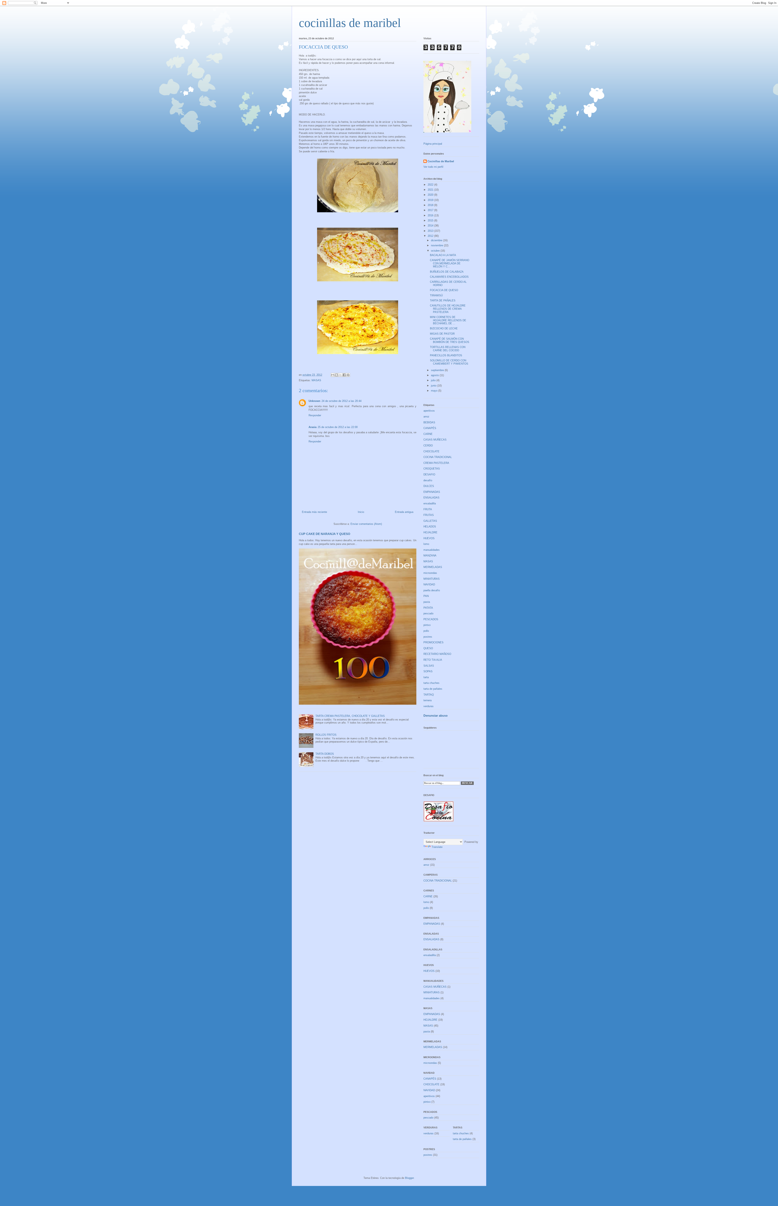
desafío (427, 480)
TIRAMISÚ (436, 295)
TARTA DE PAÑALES (442, 300)
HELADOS (429, 526)
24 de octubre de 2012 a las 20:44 (341, 400)
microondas (430, 572)
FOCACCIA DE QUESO (444, 290)
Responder (315, 415)
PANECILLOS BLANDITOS (446, 355)
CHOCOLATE (431, 451)
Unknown (314, 400)
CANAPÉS (429, 428)
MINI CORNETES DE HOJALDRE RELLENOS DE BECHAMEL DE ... (448, 320)
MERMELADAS (432, 567)
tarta (426, 677)
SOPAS (428, 671)
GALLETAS (430, 520)
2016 (431, 215)
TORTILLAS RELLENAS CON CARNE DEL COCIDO (447, 349)
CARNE (428, 433)
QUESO (428, 648)
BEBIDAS (429, 422)
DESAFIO (429, 474)
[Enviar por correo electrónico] (333, 375)
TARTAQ (428, 694)
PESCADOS (430, 619)
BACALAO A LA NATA (443, 255)
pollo (426, 630)
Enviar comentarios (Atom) (366, 523)
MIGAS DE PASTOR (442, 333)
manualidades (431, 549)
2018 (431, 205)
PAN (426, 596)
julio (433, 380)
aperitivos (429, 410)
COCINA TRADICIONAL (437, 457)
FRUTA (427, 509)
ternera (427, 700)
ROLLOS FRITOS (326, 734)
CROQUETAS (431, 468)
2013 (431, 230)
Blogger (409, 1177)
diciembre (437, 240)
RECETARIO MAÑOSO (437, 653)
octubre (435, 250)
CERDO (428, 445)
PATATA (428, 607)
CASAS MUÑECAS (435, 439)
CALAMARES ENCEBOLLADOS (449, 276)
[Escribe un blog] (336, 375)
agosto (435, 375)
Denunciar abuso (435, 715)
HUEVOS (429, 538)
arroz (426, 416)
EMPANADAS (431, 491)
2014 (431, 225)
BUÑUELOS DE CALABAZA (447, 271)
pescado (428, 613)
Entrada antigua (404, 511)
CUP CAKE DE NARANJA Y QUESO (324, 534)
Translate (437, 846)
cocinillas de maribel (350, 23)
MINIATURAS (431, 578)
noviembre (437, 245)
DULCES (428, 486)
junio (434, 385)
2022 (431, 184)
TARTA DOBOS (324, 753)
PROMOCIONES (433, 642)
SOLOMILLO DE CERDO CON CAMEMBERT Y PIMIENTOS (449, 362)
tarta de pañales (432, 688)
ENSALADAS (431, 497)
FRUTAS (428, 515)
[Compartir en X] (340, 375)
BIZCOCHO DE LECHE (444, 328)
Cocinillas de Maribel (440, 161)
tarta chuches (431, 682)
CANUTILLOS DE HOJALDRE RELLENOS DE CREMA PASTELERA (448, 308)
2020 (431, 194)
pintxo (427, 624)
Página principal (432, 143)
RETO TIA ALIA (432, 659)
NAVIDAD (429, 584)
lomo (426, 543)
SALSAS (428, 665)
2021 (431, 189)
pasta (426, 601)
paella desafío (431, 590)
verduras (428, 706)
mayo (434, 390)
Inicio (361, 511)
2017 (431, 210)
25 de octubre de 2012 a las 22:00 (338, 427)
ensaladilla (429, 503)
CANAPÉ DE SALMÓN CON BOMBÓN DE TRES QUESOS (449, 340)
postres (427, 636)
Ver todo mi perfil (433, 166)
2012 (431, 235)
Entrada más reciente (314, 511)
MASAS (316, 380)
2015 (431, 220)
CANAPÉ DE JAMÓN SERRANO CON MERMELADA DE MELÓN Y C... (449, 263)
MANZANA (429, 555)
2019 (431, 200)
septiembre (438, 370)
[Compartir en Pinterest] (348, 375)
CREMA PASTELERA (436, 462)
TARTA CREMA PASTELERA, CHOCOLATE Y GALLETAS (350, 715)
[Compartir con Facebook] (344, 375)
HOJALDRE (430, 532)
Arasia (312, 427)
